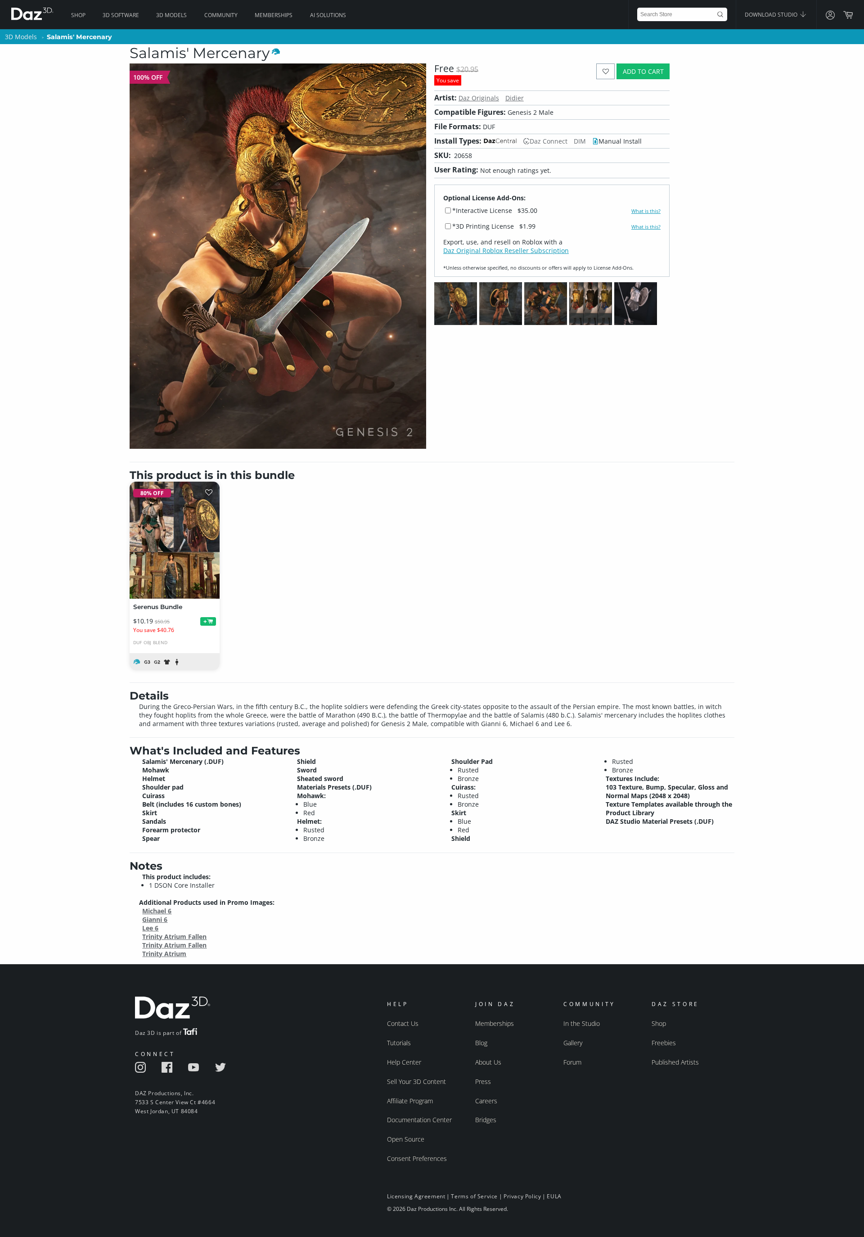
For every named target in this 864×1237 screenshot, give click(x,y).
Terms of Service (474, 1196)
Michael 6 (156, 911)
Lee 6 (150, 928)
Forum (572, 1062)
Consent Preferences (417, 1158)
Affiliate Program (410, 1101)
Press (483, 1081)
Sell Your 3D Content (416, 1081)
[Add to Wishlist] (605, 71)
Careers (486, 1101)
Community (221, 15)
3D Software (121, 15)
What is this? (646, 211)
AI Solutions (328, 15)
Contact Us (402, 1023)
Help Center (404, 1062)
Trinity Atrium (164, 953)
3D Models (171, 15)
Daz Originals (479, 98)
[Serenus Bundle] (175, 540)
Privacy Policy (522, 1196)
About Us (488, 1062)
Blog (481, 1042)
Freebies (664, 1042)
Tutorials (399, 1042)
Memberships (273, 15)
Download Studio (772, 14)
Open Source (405, 1139)
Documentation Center (419, 1119)
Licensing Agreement (416, 1196)
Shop (78, 15)
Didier (514, 98)
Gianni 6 (154, 919)
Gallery (572, 1042)
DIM (580, 141)
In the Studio (581, 1023)
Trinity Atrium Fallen (174, 936)
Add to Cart (643, 71)
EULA (554, 1196)
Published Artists (675, 1062)
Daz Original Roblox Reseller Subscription (506, 250)
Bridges (485, 1119)
